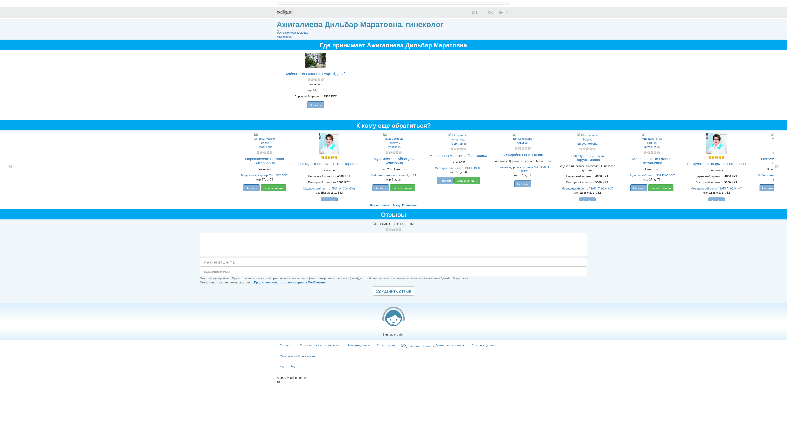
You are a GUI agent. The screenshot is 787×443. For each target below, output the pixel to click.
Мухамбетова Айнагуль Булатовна (394, 160)
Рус (292, 366)
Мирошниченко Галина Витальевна (264, 160)
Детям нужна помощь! (450, 345)
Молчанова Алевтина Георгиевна (458, 155)
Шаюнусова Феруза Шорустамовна (587, 157)
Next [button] (777, 167)
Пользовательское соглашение (320, 345)
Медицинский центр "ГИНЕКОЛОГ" (264, 175)
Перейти (315, 105)
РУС (490, 12)
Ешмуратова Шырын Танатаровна (329, 163)
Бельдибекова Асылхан (522, 154)
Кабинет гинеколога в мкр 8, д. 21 (393, 175)
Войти (503, 12)
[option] (393, 166)
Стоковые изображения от (297, 356)
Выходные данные (484, 345)
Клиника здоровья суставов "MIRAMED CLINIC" (523, 169)
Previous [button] (10, 167)
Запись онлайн (273, 188)
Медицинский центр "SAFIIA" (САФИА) (329, 188)
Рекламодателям (358, 345)
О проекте (286, 345)
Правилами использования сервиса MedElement (289, 282)
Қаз (282, 366)
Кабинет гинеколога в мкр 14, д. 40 (316, 73)
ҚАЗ (474, 12)
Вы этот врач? (385, 345)
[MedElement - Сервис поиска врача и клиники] (285, 12)
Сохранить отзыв (393, 291)
